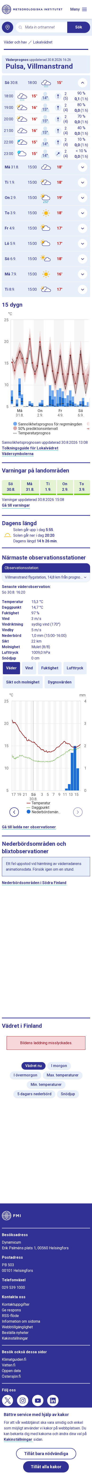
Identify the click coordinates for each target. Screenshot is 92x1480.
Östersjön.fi (11, 1376)
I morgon (59, 1065)
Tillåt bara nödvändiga (46, 1453)
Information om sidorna (21, 1321)
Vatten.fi (8, 1365)
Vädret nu (33, 1065)
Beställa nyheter (15, 1332)
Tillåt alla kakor (46, 1466)
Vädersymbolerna (17, 454)
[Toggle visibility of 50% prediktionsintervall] (35, 428)
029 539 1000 (13, 1287)
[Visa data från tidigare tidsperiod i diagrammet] (14, 812)
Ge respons (11, 1310)
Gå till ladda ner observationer (29, 827)
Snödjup (68, 1094)
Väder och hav (15, 42)
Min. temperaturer (46, 1084)
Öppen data (11, 1371)
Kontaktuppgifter (15, 1304)
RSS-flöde (10, 1315)
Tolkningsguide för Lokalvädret (30, 448)
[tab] (11, 668)
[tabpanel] (46, 753)
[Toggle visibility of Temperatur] (38, 803)
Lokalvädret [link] (42, 42)
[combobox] (44, 27)
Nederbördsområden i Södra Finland (34, 883)
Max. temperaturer (63, 1075)
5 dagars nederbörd (34, 1094)
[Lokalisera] (7, 27)
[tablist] (46, 675)
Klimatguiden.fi (14, 1359)
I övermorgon (25, 1075)
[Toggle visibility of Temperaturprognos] (31, 433)
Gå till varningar (16, 505)
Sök (78, 27)
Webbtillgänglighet (17, 1327)
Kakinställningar (15, 1338)
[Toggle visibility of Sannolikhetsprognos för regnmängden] (47, 424)
